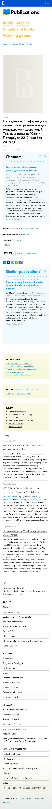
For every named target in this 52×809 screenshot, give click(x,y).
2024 (31, 389)
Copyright (29, 798)
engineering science (14, 366)
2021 (8, 393)
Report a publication (10, 44)
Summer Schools (10, 687)
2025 (26, 389)
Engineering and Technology (20, 414)
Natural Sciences (16, 423)
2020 (13, 393)
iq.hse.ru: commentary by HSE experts (20, 768)
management (31, 369)
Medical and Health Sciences (21, 420)
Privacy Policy (40, 798)
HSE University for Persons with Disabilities (22, 641)
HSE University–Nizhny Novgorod (28, 499)
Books (8, 22)
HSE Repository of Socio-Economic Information (24, 787)
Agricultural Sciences (17, 411)
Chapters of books (18, 29)
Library (6, 773)
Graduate (7, 672)
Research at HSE (25, 44)
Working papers (17, 35)
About (7, 602)
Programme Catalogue (13, 663)
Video (5, 782)
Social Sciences (15, 426)
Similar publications (23, 271)
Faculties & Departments (14, 621)
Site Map (6, 802)
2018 (23, 393)
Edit (48, 806)
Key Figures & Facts (11, 612)
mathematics (11, 372)
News (6, 436)
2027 (16, 389)
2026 (21, 389)
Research (9, 704)
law (24, 369)
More (28, 393)
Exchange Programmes (13, 677)
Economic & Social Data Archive (17, 778)
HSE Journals (8, 758)
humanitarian (29, 366)
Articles (22, 22)
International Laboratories (15, 709)
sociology (21, 372)
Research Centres (11, 714)
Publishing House (10, 763)
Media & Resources (15, 749)
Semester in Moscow (12, 692)
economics (27, 363)
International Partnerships (14, 626)
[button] (8, 161)
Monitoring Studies (12, 724)
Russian (18, 241)
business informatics (14, 363)
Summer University (11, 682)
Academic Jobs (9, 733)
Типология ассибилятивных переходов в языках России (21, 169)
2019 (18, 393)
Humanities (13, 417)
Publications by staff (12, 754)
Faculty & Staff (10, 631)
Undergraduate (10, 668)
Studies (8, 653)
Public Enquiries (10, 645)
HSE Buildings (9, 636)
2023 (36, 389)
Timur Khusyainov (10, 496)
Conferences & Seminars (14, 729)
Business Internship (11, 697)
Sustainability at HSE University (17, 616)
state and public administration (18, 374)
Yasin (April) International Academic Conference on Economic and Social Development (25, 740)
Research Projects (11, 719)
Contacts (20, 798)
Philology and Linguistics (30, 228)
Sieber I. (9, 175)
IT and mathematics (14, 369)
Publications (25, 12)
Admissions (8, 658)
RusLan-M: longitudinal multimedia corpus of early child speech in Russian (24, 285)
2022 (41, 389)
